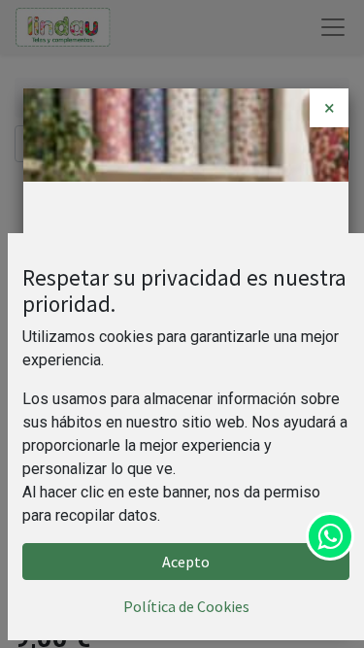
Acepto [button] (186, 561)
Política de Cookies (186, 606)
